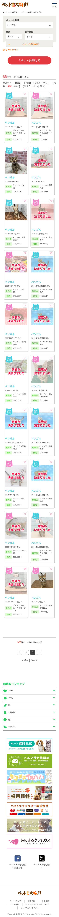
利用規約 (45, 901)
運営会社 (31, 901)
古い (45, 82)
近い (35, 86)
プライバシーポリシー (30, 908)
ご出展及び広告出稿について (37, 904)
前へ (26, 660)
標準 (18, 82)
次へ (33, 660)
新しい (38, 82)
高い (16, 86)
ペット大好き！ (12, 12)
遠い (42, 86)
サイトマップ (15, 901)
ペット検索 (27, 12)
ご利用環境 (14, 904)
